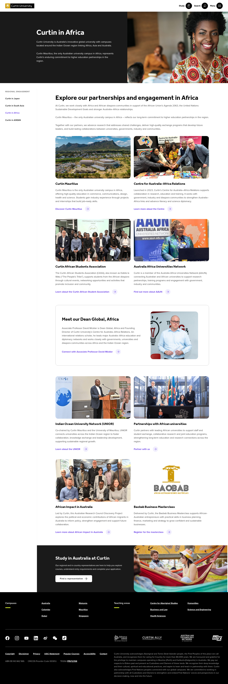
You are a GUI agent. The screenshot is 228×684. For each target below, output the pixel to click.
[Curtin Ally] (152, 638)
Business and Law (158, 609)
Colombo (46, 609)
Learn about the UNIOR (67, 449)
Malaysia (83, 603)
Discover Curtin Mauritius (68, 209)
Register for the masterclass (148, 532)
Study (182, 5)
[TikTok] (64, 638)
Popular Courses (71, 653)
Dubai (44, 615)
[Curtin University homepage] (19, 6)
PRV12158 (72, 661)
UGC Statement (51, 653)
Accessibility (90, 653)
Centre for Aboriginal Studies (164, 603)
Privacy (36, 653)
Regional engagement (17, 92)
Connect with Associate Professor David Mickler (87, 351)
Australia (46, 603)
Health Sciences (158, 615)
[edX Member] (217, 638)
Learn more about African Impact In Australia (79, 532)
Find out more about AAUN (148, 292)
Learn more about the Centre (149, 209)
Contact (103, 653)
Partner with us (142, 449)
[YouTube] (26, 638)
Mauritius (83, 609)
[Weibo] (45, 638)
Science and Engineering (199, 609)
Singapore (84, 615)
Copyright (10, 653)
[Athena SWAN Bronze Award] (120, 638)
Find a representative (71, 578)
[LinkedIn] (36, 638)
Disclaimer (24, 653)
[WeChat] (55, 638)
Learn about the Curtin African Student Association (82, 292)
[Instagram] (17, 638)
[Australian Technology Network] (187, 638)
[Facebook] (7, 638)
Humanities (192, 603)
